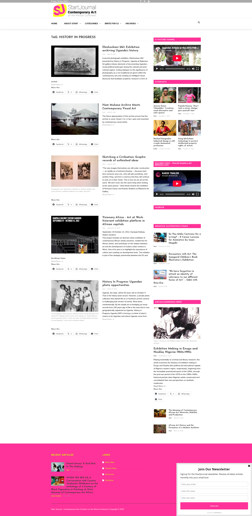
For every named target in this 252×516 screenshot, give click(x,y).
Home (54, 23)
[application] (177, 58)
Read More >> (57, 84)
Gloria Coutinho (56, 496)
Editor (156, 148)
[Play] (157, 68)
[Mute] (193, 68)
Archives (130, 23)
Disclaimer (109, 480)
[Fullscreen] (197, 68)
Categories (91, 23)
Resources (109, 474)
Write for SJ (112, 23)
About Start (71, 23)
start (104, 54)
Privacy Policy (110, 468)
